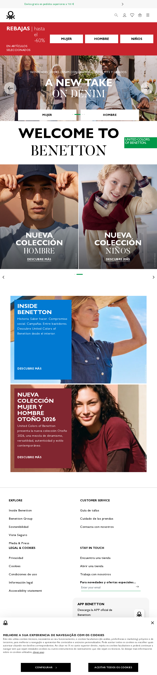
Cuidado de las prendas (96, 518)
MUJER (66, 39)
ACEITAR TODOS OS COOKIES (113, 667)
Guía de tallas (89, 510)
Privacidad (16, 558)
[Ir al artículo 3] (82, 114)
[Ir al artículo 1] (72, 114)
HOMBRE (101, 39)
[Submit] (137, 586)
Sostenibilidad (18, 527)
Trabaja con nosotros (95, 574)
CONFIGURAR (44, 667)
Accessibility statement (25, 590)
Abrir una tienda (91, 566)
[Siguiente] (122, 4)
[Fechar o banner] (152, 622)
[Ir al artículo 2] (77, 114)
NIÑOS (136, 39)
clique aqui (38, 652)
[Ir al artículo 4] (84, 114)
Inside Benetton (20, 510)
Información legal (21, 582)
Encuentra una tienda (95, 558)
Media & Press (19, 543)
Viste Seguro (18, 535)
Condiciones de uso (23, 574)
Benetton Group (21, 518)
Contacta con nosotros (97, 527)
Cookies (15, 566)
